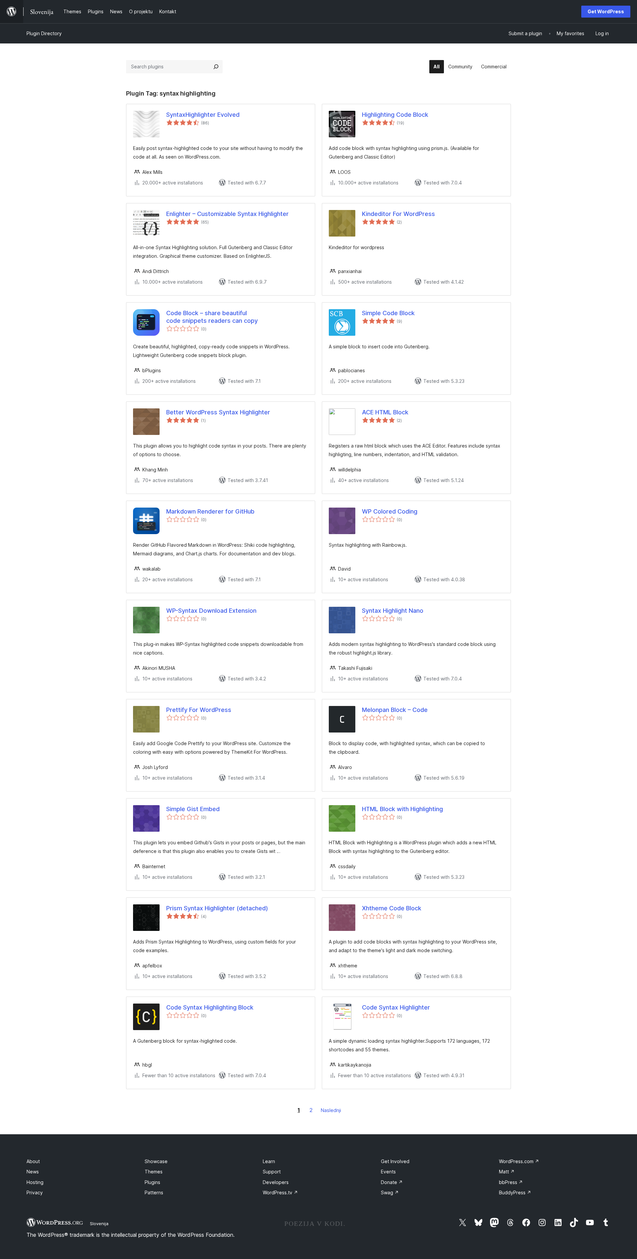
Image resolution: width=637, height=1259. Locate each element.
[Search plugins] (216, 66)
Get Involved (395, 1161)
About (33, 1161)
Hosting (35, 1182)
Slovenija (99, 1223)
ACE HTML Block (385, 412)
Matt (507, 1171)
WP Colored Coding (389, 511)
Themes (154, 1171)
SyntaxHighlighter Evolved (203, 114)
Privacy (35, 1192)
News (33, 1171)
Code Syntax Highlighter (396, 1007)
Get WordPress (606, 11)
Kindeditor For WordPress (398, 213)
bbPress (511, 1182)
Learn (269, 1161)
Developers (276, 1182)
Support (272, 1171)
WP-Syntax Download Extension (211, 610)
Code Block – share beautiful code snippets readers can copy (212, 317)
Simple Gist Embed (193, 808)
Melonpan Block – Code (395, 709)
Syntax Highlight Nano (392, 610)
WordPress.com (519, 1161)
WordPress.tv (280, 1192)
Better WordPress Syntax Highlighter (218, 412)
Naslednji (331, 1110)
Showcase (156, 1161)
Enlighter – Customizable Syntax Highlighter (227, 213)
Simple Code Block (388, 313)
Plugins (152, 1182)
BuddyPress (515, 1192)
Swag (390, 1192)
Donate (392, 1182)
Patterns (154, 1192)
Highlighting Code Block (395, 114)
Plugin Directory (44, 33)
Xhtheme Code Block (391, 908)
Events (388, 1171)
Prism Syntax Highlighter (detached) (217, 908)
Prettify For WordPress (198, 709)
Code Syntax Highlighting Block (209, 1007)
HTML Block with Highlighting (402, 808)
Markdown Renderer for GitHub (210, 511)
